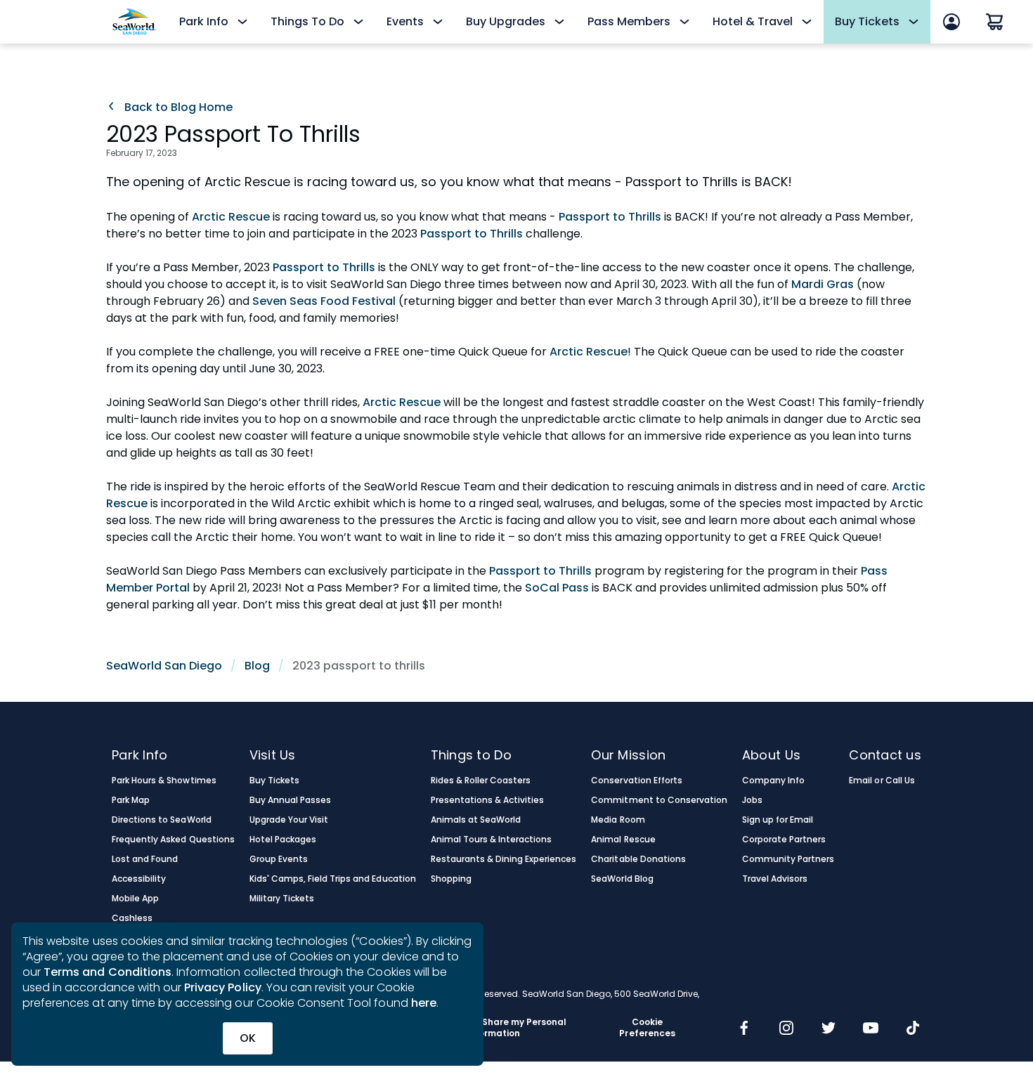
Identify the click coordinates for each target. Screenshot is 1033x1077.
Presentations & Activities (488, 800)
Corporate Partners (784, 839)
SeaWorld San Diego (164, 666)
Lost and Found (145, 859)
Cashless (132, 918)
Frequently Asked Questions (173, 839)
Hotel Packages (282, 839)
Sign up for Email (778, 819)
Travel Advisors (774, 879)
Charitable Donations (638, 859)
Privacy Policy (222, 987)
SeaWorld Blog (622, 879)
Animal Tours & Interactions (491, 839)
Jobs (752, 800)
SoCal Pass (555, 588)
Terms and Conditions (107, 972)
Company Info (773, 780)
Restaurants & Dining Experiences (504, 859)
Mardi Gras (822, 284)
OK (248, 1038)
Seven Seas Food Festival (325, 301)
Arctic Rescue (232, 217)
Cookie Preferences (647, 1028)
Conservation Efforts (636, 780)
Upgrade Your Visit (289, 819)
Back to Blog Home (177, 107)
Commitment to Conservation (659, 800)
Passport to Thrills (608, 217)
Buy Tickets (274, 780)
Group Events (278, 859)
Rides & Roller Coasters (481, 780)
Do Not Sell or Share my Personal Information (492, 1028)
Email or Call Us (881, 780)
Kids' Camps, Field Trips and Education (332, 879)
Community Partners (788, 859)
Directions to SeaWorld (162, 819)
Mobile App (135, 898)
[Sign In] (951, 22)
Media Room (617, 819)
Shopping (451, 879)
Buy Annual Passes (290, 800)
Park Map (131, 800)
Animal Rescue (623, 839)
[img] (744, 1029)
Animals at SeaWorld (476, 819)
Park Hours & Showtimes (164, 780)
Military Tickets (281, 898)
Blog (257, 666)
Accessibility (139, 879)
